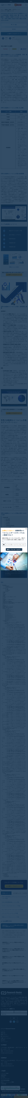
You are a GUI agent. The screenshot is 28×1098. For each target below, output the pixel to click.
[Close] (26, 529)
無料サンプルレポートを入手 (13, 549)
